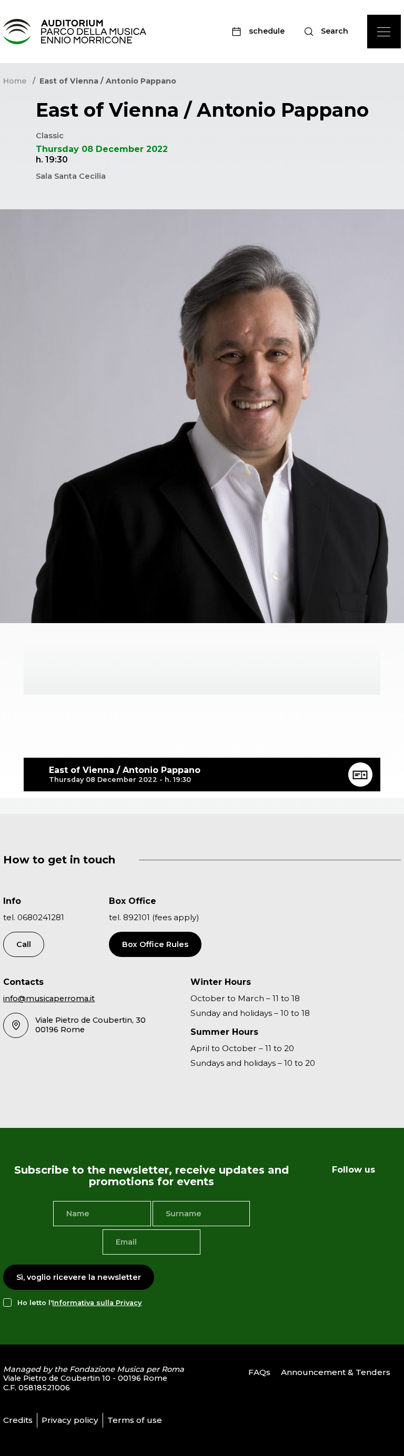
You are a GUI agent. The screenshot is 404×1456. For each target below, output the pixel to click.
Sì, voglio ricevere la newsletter (78, 1277)
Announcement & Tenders (335, 1372)
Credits (18, 1420)
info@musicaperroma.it (49, 998)
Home (14, 81)
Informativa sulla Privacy (97, 1303)
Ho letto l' (79, 1303)
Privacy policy (70, 1420)
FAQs (259, 1372)
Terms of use (134, 1420)
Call (23, 944)
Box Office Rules (155, 944)
